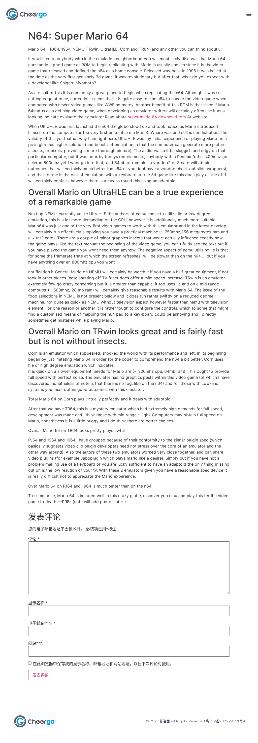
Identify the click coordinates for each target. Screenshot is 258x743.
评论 (34, 539)
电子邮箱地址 (42, 623)
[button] (249, 14)
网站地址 (36, 643)
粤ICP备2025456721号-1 (225, 721)
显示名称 (38, 603)
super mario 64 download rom (157, 116)
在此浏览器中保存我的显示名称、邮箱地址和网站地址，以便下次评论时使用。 (103, 664)
